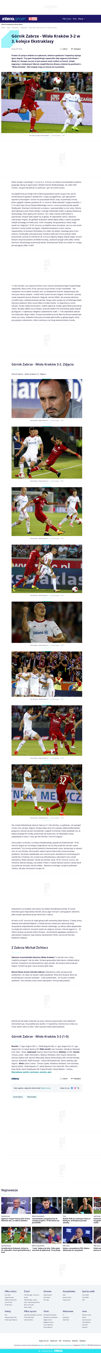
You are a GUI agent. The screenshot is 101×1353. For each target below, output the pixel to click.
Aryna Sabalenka (48, 1325)
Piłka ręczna (30, 1311)
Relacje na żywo (86, 1315)
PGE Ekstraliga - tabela (30, 1300)
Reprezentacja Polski (10, 1317)
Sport (8, 27)
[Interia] (8, 18)
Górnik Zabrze (18, 1097)
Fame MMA (85, 1295)
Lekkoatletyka (86, 1322)
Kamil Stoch (46, 1297)
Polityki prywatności (53, 1345)
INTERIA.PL (83, 1345)
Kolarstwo (85, 1325)
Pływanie (84, 1327)
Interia (3, 27)
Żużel (26, 1291)
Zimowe (47, 1291)
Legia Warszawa (9, 1297)
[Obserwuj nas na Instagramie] (75, 1088)
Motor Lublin (28, 1307)
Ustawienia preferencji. (66, 1345)
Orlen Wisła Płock (29, 1317)
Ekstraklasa (24, 27)
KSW (83, 1300)
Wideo (84, 1317)
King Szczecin (66, 1300)
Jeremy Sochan (67, 1297)
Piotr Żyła (46, 1300)
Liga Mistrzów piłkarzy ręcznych (33, 1315)
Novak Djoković (47, 1327)
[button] (67, 18)
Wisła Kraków (31, 1097)
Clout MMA (85, 1297)
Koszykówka (69, 1291)
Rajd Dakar (66, 1317)
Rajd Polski (66, 1320)
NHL (6, 1315)
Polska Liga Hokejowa (11, 1320)
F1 (63, 1315)
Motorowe (68, 1311)
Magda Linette (47, 1320)
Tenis (46, 1311)
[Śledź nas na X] (78, 1088)
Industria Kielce (28, 1320)
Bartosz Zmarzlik (29, 1305)
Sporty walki (88, 1291)
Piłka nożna (15, 27)
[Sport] (20, 18)
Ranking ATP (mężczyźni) (50, 1317)
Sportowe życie (86, 1320)
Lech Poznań (8, 1302)
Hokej (8, 1311)
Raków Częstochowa (11, 1300)
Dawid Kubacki (47, 1295)
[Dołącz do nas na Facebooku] (71, 1088)
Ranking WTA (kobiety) (49, 1315)
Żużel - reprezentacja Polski (31, 1302)
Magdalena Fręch (48, 1322)
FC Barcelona (8, 1305)
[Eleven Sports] (33, 18)
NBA (64, 1295)
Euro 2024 (7, 1295)
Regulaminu (41, 1345)
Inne (84, 1311)
